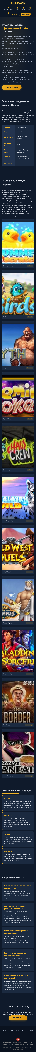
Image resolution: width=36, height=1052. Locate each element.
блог (23, 9)
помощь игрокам (8, 9)
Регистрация (18, 1018)
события (30, 9)
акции (17, 9)
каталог (9, 14)
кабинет (16, 14)
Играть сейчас (11, 87)
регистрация (25, 14)
